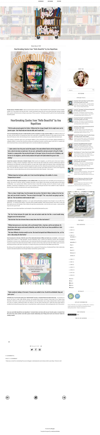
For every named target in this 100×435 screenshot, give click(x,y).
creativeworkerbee (55, 431)
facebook (71, 278)
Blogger (53, 428)
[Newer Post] (7, 399)
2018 (71, 269)
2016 (71, 275)
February (72, 252)
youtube (71, 283)
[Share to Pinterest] (39, 349)
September (72, 242)
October (72, 239)
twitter (71, 280)
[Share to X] (32, 349)
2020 (71, 264)
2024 (71, 232)
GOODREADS (41, 1)
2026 (71, 227)
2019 (71, 267)
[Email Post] (9, 341)
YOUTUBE (59, 1)
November (72, 236)
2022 (71, 259)
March (71, 250)
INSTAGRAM (50, 1)
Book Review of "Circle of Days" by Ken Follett (84, 152)
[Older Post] (64, 399)
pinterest (71, 285)
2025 (71, 229)
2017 (71, 272)
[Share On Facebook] (36, 349)
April (71, 247)
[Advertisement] (17, 413)
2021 (71, 261)
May (71, 244)
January (72, 255)
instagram (72, 287)
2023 (71, 235)
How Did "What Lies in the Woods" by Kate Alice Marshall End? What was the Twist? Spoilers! (83, 180)
